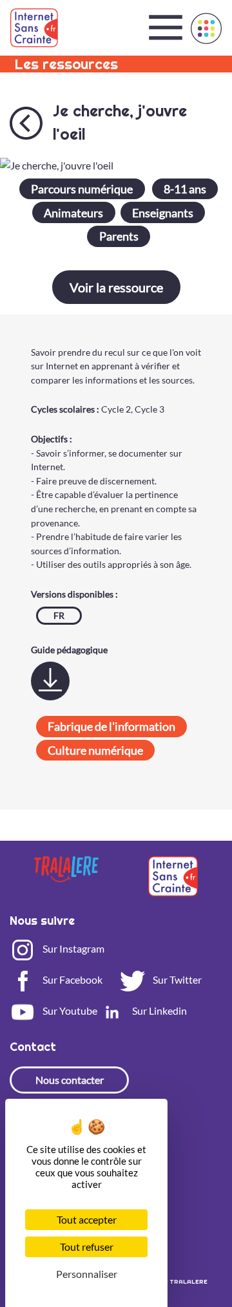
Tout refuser (86, 1246)
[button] (206, 28)
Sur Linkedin (158, 1010)
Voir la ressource (116, 287)
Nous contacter (69, 1080)
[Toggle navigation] (165, 28)
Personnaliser (86, 1274)
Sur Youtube (69, 1010)
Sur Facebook (71, 979)
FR (58, 615)
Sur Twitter (176, 979)
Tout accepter (87, 1219)
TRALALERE (188, 1281)
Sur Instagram (72, 948)
